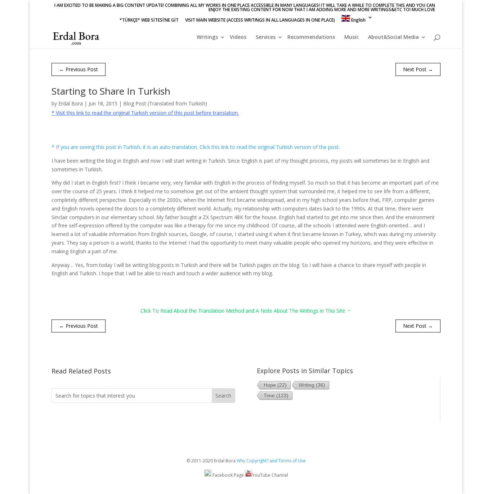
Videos (238, 37)
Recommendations (311, 37)
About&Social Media (393, 37)
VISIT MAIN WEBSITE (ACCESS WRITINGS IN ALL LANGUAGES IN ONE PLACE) (260, 20)
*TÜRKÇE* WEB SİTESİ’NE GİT (149, 20)
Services (266, 37)
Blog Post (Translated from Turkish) (165, 103)
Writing (312, 385)
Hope (275, 385)
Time (276, 395)
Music (351, 37)
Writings (207, 37)
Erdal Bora (70, 103)
